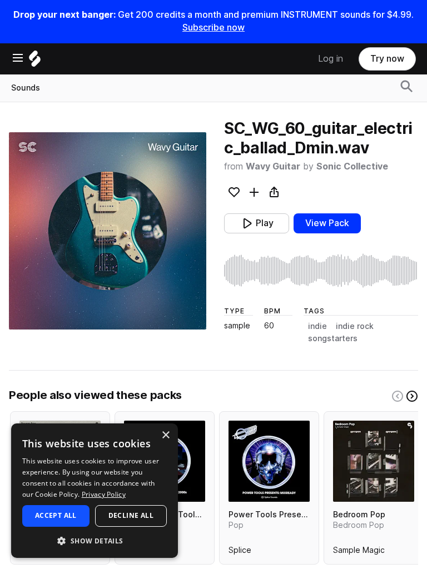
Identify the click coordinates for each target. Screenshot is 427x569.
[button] (94, 540)
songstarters (333, 338)
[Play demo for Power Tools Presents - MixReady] (269, 461)
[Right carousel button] (412, 396)
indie (317, 326)
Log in (330, 58)
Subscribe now (213, 27)
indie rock (355, 326)
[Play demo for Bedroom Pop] (374, 461)
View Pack (327, 223)
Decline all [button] (130, 515)
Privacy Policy (104, 494)
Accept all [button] (56, 515)
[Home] (35, 61)
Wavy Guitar (273, 166)
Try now (387, 58)
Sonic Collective (352, 166)
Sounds (25, 87)
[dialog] (94, 490)
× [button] (165, 435)
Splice (240, 552)
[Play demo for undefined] (108, 231)
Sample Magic (359, 552)
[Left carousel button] (397, 396)
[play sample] (321, 270)
